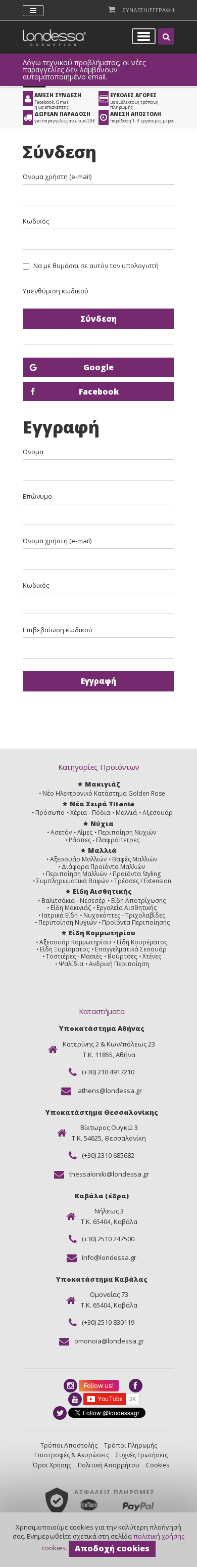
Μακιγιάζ (102, 784)
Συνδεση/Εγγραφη (148, 10)
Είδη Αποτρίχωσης (138, 900)
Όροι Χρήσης (52, 1465)
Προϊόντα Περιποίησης (136, 922)
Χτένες (151, 956)
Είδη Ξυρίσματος (64, 949)
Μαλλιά (126, 812)
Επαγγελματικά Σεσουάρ (131, 949)
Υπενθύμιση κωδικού (55, 290)
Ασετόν (61, 832)
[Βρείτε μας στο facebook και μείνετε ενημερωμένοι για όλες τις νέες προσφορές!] (136, 1385)
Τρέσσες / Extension (142, 881)
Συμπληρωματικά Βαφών (72, 881)
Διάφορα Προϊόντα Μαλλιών (103, 866)
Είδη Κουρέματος (142, 942)
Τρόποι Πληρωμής (130, 1445)
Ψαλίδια (71, 964)
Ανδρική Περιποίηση (119, 964)
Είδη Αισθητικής (102, 891)
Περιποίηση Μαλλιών (76, 873)
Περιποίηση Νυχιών (127, 832)
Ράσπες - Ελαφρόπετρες (104, 840)
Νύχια (102, 823)
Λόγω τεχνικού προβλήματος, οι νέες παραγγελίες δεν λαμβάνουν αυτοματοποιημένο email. (84, 69)
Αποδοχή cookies (112, 1548)
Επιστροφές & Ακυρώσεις (71, 1455)
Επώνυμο (37, 496)
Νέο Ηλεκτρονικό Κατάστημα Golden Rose (103, 793)
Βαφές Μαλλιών (134, 859)
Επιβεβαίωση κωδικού (57, 630)
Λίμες (84, 832)
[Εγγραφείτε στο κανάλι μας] (75, 1399)
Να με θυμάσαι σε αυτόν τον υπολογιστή (96, 266)
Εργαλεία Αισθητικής (126, 907)
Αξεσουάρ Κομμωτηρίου (75, 942)
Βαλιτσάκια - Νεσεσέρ (73, 900)
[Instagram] (71, 1385)
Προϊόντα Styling (137, 873)
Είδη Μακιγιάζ (71, 907)
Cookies (157, 1465)
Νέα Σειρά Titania (102, 803)
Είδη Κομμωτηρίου (102, 932)
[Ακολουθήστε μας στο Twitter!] (60, 1413)
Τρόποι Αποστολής (68, 1445)
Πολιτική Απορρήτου (108, 1465)
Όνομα (33, 452)
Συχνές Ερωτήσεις (142, 1455)
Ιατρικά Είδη (60, 915)
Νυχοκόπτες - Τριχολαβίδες (124, 915)
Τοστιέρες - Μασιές (74, 956)
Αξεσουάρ (157, 812)
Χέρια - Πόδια (90, 812)
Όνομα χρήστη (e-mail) (57, 176)
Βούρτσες (122, 956)
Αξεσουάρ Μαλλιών (78, 859)
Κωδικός (36, 221)
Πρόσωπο (50, 812)
